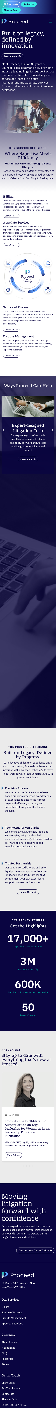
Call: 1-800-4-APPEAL (14, 1404)
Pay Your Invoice (11, 1388)
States (5, 1364)
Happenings (8, 1347)
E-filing (5, 1306)
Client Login (8, 1382)
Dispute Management (14, 1318)
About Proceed (10, 1342)
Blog (4, 1353)
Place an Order (10, 1399)
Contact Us (8, 1393)
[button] (3, 430)
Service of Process (12, 1312)
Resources (7, 1358)
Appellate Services (12, 1323)
